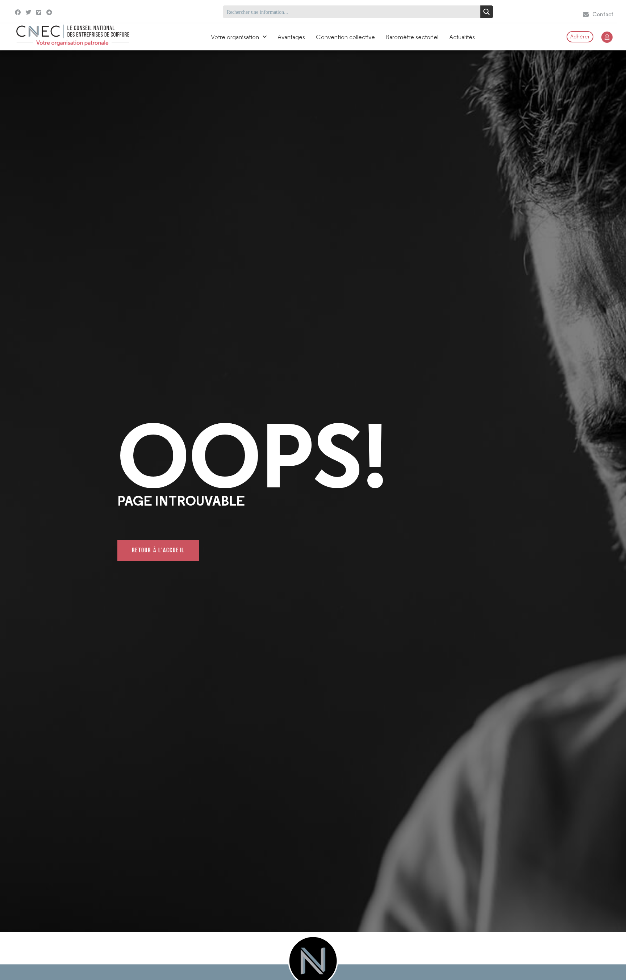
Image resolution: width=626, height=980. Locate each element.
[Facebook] (18, 12)
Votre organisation (235, 37)
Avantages (291, 37)
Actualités (462, 37)
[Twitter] (28, 12)
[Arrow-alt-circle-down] (67, 12)
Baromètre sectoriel (412, 37)
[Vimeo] (39, 12)
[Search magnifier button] (486, 11)
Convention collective (345, 37)
